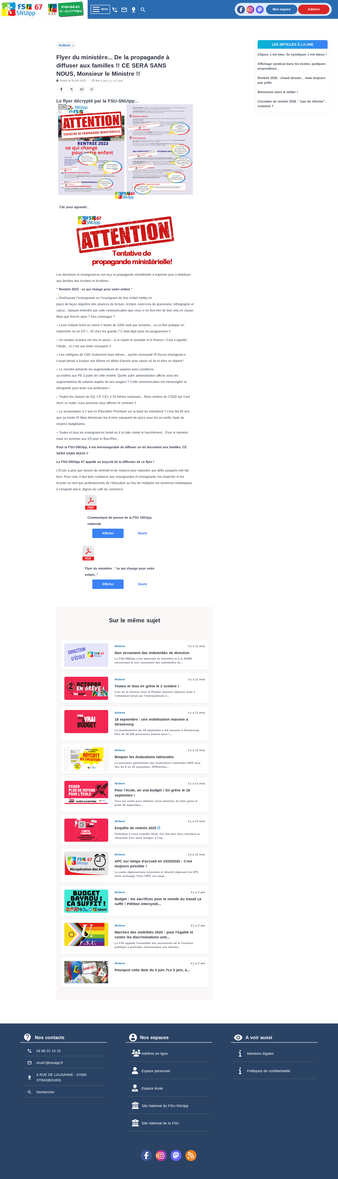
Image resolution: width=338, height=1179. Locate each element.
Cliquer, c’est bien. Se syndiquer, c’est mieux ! (292, 54)
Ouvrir (142, 533)
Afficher (108, 533)
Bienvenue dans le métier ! (278, 92)
